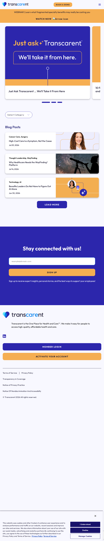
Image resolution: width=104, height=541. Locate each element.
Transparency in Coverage (14, 379)
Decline (85, 530)
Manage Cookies (85, 536)
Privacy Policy (27, 373)
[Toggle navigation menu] (100, 4)
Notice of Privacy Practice (14, 385)
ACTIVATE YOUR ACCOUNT (52, 356)
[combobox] (7, 114)
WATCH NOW (43, 19)
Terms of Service (10, 373)
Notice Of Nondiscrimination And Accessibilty (22, 391)
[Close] (95, 516)
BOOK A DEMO (63, 5)
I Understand (85, 524)
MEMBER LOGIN (51, 346)
